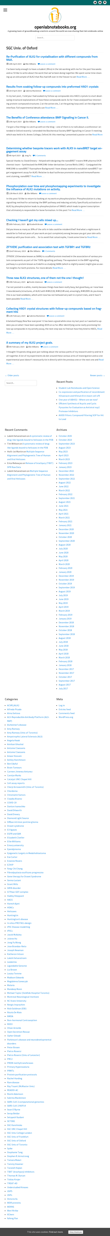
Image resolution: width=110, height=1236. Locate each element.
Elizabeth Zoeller (15, 837)
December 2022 (66, 471)
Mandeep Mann (14, 989)
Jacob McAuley (14, 934)
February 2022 (65, 494)
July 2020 (63, 548)
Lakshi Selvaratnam (16, 958)
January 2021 (65, 525)
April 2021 (63, 513)
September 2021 (67, 498)
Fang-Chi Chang (15, 868)
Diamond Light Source (18, 818)
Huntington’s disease (17, 919)
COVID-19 (11, 802)
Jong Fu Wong (14, 942)
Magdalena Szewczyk (17, 981)
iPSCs (10, 930)
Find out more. (56, 1231)
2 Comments (49, 251)
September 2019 (67, 587)
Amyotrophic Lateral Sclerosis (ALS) (24, 736)
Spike (9, 1148)
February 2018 (65, 661)
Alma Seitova (13, 713)
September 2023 (67, 443)
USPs (9, 1195)
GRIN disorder (14, 888)
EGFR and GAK (14, 833)
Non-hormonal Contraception (22, 1020)
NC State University (16, 1000)
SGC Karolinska (14, 1125)
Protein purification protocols (22, 1074)
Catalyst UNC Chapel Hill (19, 779)
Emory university (15, 845)
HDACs (10, 907)
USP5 (9, 1191)
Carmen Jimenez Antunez (20, 771)
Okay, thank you (76, 1232)
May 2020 (63, 556)
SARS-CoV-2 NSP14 (16, 1105)
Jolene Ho (12, 938)
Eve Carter (12, 857)
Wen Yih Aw (12, 1210)
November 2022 (66, 474)
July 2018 (63, 641)
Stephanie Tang (15, 1152)
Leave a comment (47, 64)
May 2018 (63, 649)
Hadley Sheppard (15, 895)
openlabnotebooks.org (55, 27)
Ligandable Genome (17, 965)
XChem (10, 1214)
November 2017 (66, 672)
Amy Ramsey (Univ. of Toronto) (22, 732)
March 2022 (64, 490)
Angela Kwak (13, 740)
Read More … (83, 76)
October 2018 (65, 630)
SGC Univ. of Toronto (17, 1144)
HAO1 (10, 899)
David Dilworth (14, 810)
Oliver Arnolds (14, 1027)
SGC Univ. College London (19, 1132)
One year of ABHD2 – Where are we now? (78, 399)
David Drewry (13, 814)
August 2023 (65, 447)
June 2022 (63, 486)
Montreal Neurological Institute (23, 996)
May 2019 (63, 603)
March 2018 (64, 657)
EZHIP (10, 864)
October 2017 (65, 676)
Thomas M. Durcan (16, 1175)
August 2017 (65, 684)
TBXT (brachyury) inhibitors (20, 1171)
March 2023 (64, 459)
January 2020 (65, 572)
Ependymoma (14, 849)
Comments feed (66, 713)
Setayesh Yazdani (15, 1117)
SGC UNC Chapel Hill (17, 1129)
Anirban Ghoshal (15, 744)
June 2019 (63, 599)
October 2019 (65, 583)
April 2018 (63, 653)
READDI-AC (12, 1090)
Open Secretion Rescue (18, 1031)
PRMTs (10, 1070)
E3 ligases (12, 829)
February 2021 (65, 521)
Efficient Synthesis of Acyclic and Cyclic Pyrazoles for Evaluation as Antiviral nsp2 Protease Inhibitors (79, 407)
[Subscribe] (100, 2)
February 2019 (65, 614)
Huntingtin (12, 915)
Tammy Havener (15, 1164)
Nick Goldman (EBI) (16, 1008)
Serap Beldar (13, 1113)
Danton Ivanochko (16, 806)
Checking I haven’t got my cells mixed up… (32, 220)
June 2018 (63, 645)
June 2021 (63, 505)
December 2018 (66, 622)
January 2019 (65, 618)
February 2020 (65, 568)
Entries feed (65, 709)
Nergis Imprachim (16, 1004)
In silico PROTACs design (19, 923)
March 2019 (64, 610)
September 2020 (67, 540)
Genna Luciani (14, 880)
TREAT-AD (12, 1183)
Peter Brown (13, 1047)
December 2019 (66, 575)
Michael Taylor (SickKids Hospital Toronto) (28, 992)
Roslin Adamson (15, 1094)
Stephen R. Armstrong (18, 1156)
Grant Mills (12, 884)
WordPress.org (66, 717)
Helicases (11, 911)
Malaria (10, 985)
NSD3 (9, 1024)
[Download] (105, 2)
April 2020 (63, 560)
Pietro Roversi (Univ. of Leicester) (23, 1055)
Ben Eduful (12, 763)
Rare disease (13, 1082)
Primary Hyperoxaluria (18, 1066)
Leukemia (12, 961)
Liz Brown (12, 969)
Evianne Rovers (14, 860)
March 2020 (64, 564)
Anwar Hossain (14, 755)
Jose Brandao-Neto (16, 946)
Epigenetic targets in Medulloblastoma (26, 853)
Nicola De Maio (14, 1012)
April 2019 (63, 606)
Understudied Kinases (17, 1187)
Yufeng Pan (12, 1218)
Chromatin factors (16, 794)
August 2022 (65, 482)
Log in (62, 705)
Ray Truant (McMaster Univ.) (21, 1086)
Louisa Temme (14, 973)
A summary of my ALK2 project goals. (29, 342)
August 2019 (65, 591)
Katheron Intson (15, 954)
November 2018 (66, 626)
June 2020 (63, 552)
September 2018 (67, 634)
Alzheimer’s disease (16, 724)
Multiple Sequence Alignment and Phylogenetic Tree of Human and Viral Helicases (28, 455)
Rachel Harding (14, 1078)
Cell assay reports (16, 783)
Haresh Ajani (13, 903)
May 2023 (63, 451)
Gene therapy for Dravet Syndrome (24, 876)
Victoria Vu (12, 1198)
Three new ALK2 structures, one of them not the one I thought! (45, 278)
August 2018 (65, 638)
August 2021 (65, 502)
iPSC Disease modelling (18, 926)
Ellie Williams (14, 841)
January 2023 (65, 467)
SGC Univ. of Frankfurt (18, 1136)
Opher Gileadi (13, 1035)
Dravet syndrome (15, 825)
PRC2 (9, 1058)
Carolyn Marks (14, 775)
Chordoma (12, 791)
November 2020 (66, 533)
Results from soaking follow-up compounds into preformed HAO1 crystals (52, 86)
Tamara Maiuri (14, 1160)
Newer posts (97, 375)
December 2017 (66, 669)
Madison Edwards (15, 977)
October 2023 (65, 439)
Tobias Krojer (13, 1179)
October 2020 (65, 537)
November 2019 (66, 579)
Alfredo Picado (14, 709)
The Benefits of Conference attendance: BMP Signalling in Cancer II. (47, 117)
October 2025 (65, 435)
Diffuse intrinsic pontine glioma (22, 822)
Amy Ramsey (13, 728)
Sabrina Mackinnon (16, 1097)
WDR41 (10, 1206)
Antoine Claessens (16, 748)
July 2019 (63, 595)
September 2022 (67, 478)
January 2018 (65, 665)
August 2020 (65, 544)
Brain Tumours (14, 767)
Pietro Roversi (14, 1051)
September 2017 (67, 680)
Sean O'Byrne (13, 1109)
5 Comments (40, 155)
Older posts (12, 375)
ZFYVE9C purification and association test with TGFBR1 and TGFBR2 (48, 247)
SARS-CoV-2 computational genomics (25, 1101)
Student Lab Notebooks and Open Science (79, 387)
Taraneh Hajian (14, 1167)
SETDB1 (11, 1121)
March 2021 (64, 517)
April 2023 (63, 455)
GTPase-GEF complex (17, 891)
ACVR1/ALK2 (13, 705)
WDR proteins (14, 1202)
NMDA (10, 1016)
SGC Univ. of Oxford (16, 1140)
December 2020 (66, 529)
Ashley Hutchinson (16, 759)
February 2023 (65, 463)
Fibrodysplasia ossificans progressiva (25, 872)
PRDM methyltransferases (20, 1062)
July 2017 (63, 688)
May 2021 (63, 509)
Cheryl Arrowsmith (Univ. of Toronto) (25, 787)
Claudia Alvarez (14, 798)
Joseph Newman (15, 950)
